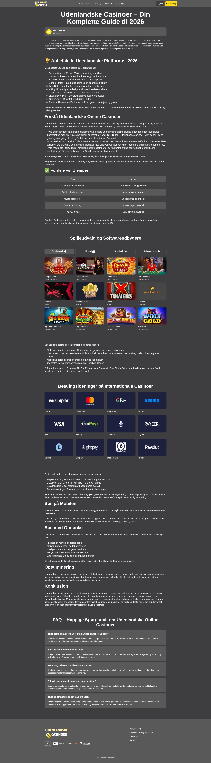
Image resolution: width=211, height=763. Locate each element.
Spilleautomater (150, 251)
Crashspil (119, 251)
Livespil (88, 251)
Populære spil (57, 251)
